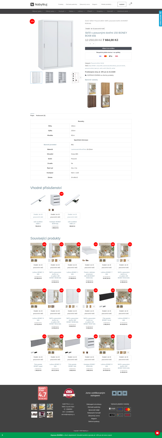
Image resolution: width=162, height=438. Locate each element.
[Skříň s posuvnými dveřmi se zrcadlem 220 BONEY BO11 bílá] (118, 352)
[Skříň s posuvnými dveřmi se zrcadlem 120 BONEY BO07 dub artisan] (87, 306)
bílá (90, 65)
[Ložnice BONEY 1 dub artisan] (66, 260)
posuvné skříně (89, 68)
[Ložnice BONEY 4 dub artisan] (118, 306)
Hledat (121, 4)
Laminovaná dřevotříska (78, 149)
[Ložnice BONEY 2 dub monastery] (52, 352)
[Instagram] (119, 393)
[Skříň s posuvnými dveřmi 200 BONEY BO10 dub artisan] (124, 260)
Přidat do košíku (108, 48)
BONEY (94, 65)
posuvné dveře (121, 65)
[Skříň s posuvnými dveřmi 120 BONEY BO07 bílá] (83, 306)
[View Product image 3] (62, 77)
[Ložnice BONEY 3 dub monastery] (35, 260)
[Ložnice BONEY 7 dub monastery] (104, 260)
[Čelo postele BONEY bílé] (100, 306)
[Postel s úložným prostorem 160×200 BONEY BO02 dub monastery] (87, 260)
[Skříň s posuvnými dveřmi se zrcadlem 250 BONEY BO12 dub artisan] (49, 306)
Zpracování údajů (94, 410)
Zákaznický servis (94, 416)
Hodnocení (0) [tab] (40, 115)
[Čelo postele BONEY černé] (35, 352)
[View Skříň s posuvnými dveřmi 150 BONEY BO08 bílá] (36, 77)
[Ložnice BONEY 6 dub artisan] (32, 306)
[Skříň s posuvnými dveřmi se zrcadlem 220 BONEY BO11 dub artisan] (124, 352)
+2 (59, 260)
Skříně (92, 21)
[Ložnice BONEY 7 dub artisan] (100, 260)
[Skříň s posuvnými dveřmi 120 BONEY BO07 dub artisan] (90, 306)
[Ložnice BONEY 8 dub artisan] (100, 352)
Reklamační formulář (94, 413)
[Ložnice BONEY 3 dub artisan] (32, 260)
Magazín (94, 418)
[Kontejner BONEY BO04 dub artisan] (49, 209)
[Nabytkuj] (114, 393)
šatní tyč (96, 68)
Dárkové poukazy (93, 421)
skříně (113, 68)
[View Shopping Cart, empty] (130, 4)
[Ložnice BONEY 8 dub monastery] (104, 352)
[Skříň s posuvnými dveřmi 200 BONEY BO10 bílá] (118, 260)
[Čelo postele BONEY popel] (104, 306)
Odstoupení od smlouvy (93, 404)
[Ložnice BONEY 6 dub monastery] (35, 306)
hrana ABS (100, 65)
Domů (87, 21)
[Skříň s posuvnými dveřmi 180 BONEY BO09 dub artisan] (56, 260)
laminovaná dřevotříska (109, 65)
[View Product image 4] (75, 77)
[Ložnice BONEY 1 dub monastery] (70, 260)
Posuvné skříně (99, 21)
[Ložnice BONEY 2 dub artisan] (49, 352)
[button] (42, 11)
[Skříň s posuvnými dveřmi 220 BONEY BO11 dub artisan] (121, 352)
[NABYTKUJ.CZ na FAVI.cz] (69, 393)
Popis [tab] (32, 115)
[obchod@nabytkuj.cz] (124, 393)
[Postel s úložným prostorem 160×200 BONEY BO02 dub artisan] (83, 260)
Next (80, 77)
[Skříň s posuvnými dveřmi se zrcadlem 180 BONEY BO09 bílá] (66, 306)
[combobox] (109, 4)
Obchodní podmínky (94, 407)
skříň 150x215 (107, 68)
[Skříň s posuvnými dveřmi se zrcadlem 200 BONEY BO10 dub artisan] (121, 260)
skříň (101, 68)
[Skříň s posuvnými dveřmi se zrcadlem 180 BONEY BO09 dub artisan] (52, 260)
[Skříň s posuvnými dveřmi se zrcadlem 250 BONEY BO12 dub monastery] (52, 306)
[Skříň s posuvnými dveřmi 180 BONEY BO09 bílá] (49, 260)
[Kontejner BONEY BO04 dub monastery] (52, 209)
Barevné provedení (50, 144)
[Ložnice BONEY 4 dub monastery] (121, 306)
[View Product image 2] (49, 77)
